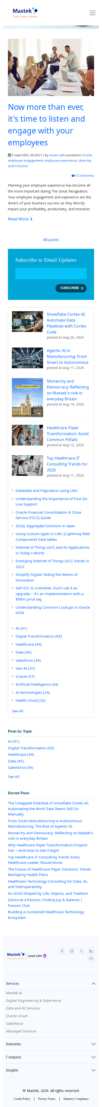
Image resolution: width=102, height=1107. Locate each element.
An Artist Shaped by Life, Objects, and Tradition (48, 893)
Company (13, 1057)
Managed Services (21, 1031)
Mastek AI (14, 992)
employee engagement (25, 160)
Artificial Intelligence (37, 684)
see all (17, 710)
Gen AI (25, 668)
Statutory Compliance (76, 1099)
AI (21, 628)
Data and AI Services (23, 1008)
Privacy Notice (46, 1099)
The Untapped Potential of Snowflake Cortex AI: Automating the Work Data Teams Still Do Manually (48, 808)
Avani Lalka (57, 155)
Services (12, 983)
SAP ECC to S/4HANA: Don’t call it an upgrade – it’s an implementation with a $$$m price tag (49, 593)
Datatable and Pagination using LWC (47, 490)
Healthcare (29, 644)
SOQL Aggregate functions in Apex (45, 525)
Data (23, 652)
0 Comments (84, 175)
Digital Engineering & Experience (33, 1000)
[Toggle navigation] (92, 13)
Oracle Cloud (16, 1015)
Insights (12, 1070)
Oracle (87, 155)
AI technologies (33, 692)
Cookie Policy (22, 1099)
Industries (13, 1044)
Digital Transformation (39, 636)
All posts (51, 239)
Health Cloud (31, 700)
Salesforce (28, 660)
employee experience (60, 160)
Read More (18, 219)
